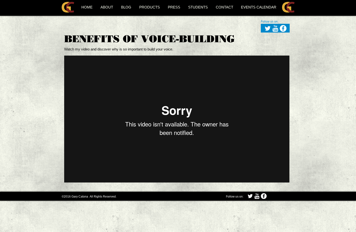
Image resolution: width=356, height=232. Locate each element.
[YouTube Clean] (275, 28)
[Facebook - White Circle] (283, 28)
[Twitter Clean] (267, 28)
